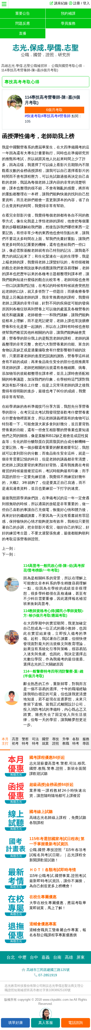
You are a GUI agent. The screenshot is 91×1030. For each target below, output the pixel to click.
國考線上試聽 (41, 812)
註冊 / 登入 (81, 3)
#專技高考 (49, 116)
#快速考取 (33, 116)
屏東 (80, 957)
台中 (34, 957)
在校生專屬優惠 (43, 897)
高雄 (69, 957)
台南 (57, 957)
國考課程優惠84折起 (47, 757)
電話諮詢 (75, 1022)
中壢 (22, 957)
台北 (11, 957)
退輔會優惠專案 (43, 924)
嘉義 (45, 957)
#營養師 (64, 116)
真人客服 (45, 1022)
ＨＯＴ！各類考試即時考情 (52, 870)
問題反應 (22, 23)
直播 (22, 33)
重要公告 (22, 13)
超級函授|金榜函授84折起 (51, 784)
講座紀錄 (61, 3)
